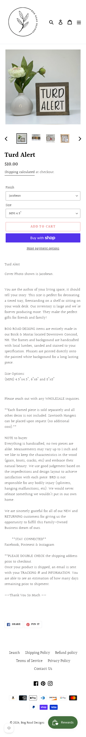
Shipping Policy (37, 653)
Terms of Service (29, 661)
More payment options (43, 248)
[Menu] (78, 22)
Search (14, 653)
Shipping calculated (20, 172)
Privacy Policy (59, 661)
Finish (10, 187)
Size (8, 205)
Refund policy (66, 653)
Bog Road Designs (32, 722)
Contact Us (43, 669)
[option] (22, 138)
